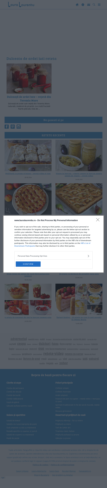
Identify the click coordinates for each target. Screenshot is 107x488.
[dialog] (53, 244)
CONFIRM (28, 264)
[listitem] (53, 256)
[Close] (98, 220)
